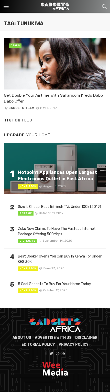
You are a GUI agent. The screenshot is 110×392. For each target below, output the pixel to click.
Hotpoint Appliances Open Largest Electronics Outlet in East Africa (57, 175)
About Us (22, 337)
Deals (15, 45)
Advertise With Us (53, 337)
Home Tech (27, 186)
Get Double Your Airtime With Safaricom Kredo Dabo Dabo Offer (53, 98)
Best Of (25, 213)
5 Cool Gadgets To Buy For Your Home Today (54, 284)
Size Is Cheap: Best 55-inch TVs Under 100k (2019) (59, 207)
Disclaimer (86, 337)
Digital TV (27, 241)
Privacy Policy (74, 344)
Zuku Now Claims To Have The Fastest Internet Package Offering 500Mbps (57, 231)
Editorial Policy (38, 344)
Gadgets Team (21, 108)
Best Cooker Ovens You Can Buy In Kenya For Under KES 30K (60, 259)
